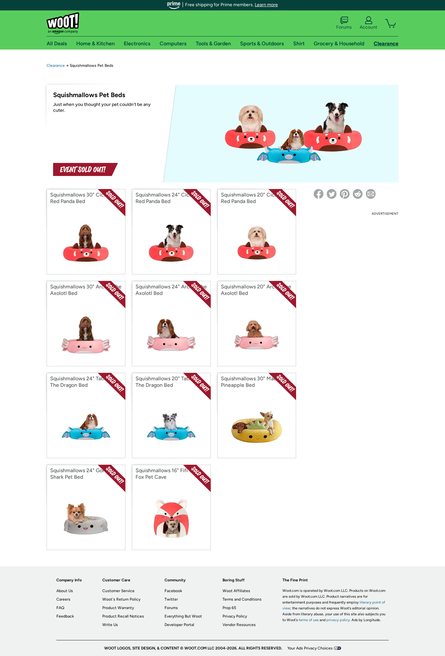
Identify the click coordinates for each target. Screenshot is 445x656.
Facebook (173, 591)
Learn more (266, 4)
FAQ (60, 607)
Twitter (171, 599)
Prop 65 (229, 607)
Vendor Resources (239, 624)
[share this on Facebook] (318, 194)
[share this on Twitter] (332, 194)
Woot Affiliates (236, 591)
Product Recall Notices (123, 616)
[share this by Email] (371, 194)
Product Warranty (118, 607)
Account (368, 27)
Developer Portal (179, 624)
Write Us (110, 624)
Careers (63, 599)
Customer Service (118, 591)
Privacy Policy (235, 616)
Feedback (65, 616)
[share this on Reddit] (358, 194)
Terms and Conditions (242, 599)
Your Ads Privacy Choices (310, 648)
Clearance (56, 65)
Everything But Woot (183, 616)
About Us (64, 591)
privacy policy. (338, 620)
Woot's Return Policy (121, 599)
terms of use (309, 620)
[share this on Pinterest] (345, 194)
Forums (344, 27)
